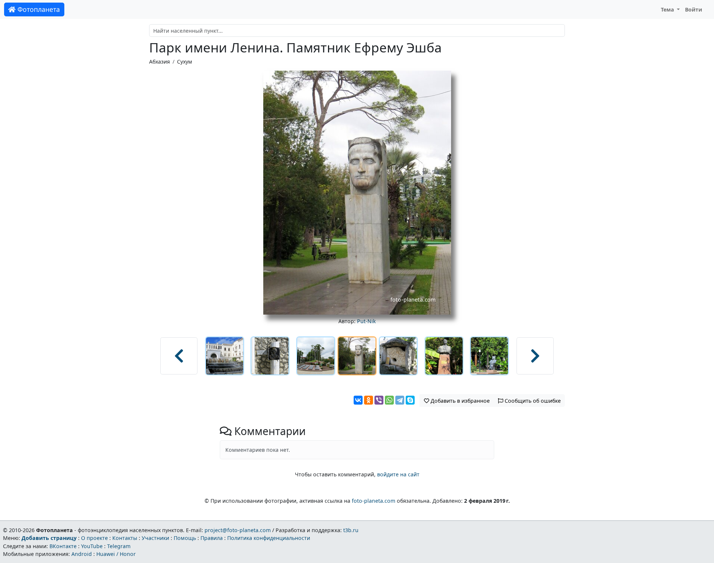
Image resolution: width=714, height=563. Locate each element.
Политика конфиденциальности (268, 537)
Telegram (119, 546)
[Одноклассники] (368, 400)
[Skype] (410, 400)
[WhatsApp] (389, 400)
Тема (668, 9)
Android (81, 553)
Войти (693, 9)
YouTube (92, 546)
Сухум (184, 61)
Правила (211, 537)
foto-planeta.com (373, 500)
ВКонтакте (63, 546)
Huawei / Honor (116, 553)
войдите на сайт (398, 474)
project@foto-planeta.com (238, 530)
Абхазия (159, 61)
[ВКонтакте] (358, 400)
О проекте (94, 537)
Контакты (124, 537)
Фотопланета (38, 9)
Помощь (185, 537)
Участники (155, 537)
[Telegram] (399, 400)
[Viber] (378, 400)
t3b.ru (350, 530)
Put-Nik (366, 321)
